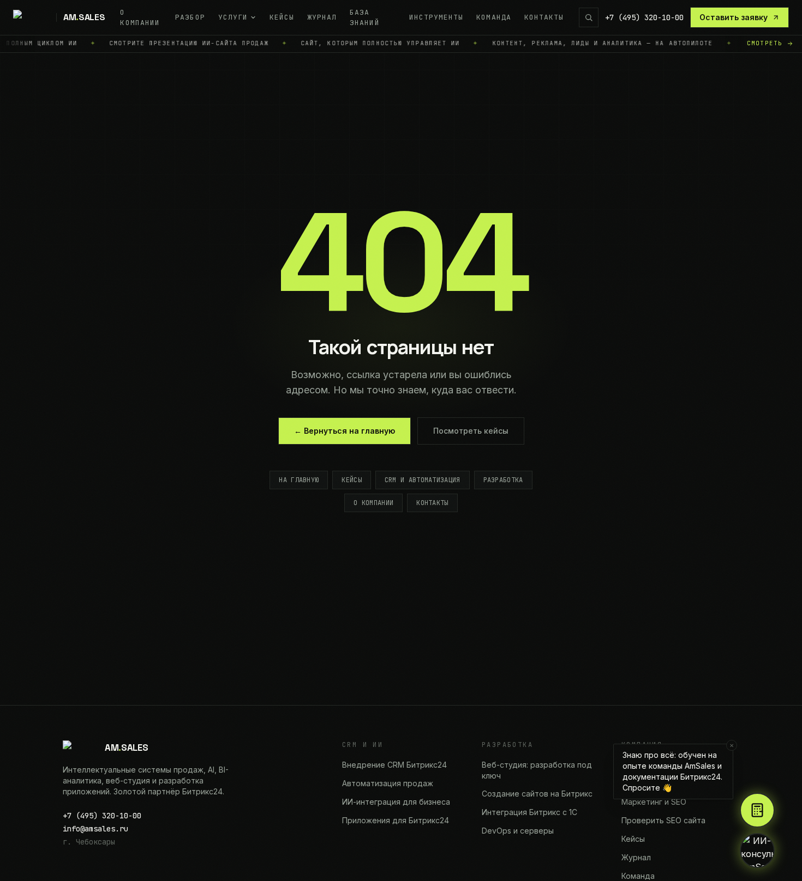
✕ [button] (731, 745)
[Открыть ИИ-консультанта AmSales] (757, 850)
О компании (373, 503)
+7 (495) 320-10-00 (644, 17)
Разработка (503, 480)
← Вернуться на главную (344, 430)
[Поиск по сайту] (588, 17)
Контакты (432, 503)
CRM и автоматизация (422, 480)
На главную (299, 480)
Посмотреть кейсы (470, 430)
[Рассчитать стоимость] (757, 810)
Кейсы (352, 480)
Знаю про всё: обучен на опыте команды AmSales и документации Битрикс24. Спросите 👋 (678, 768)
